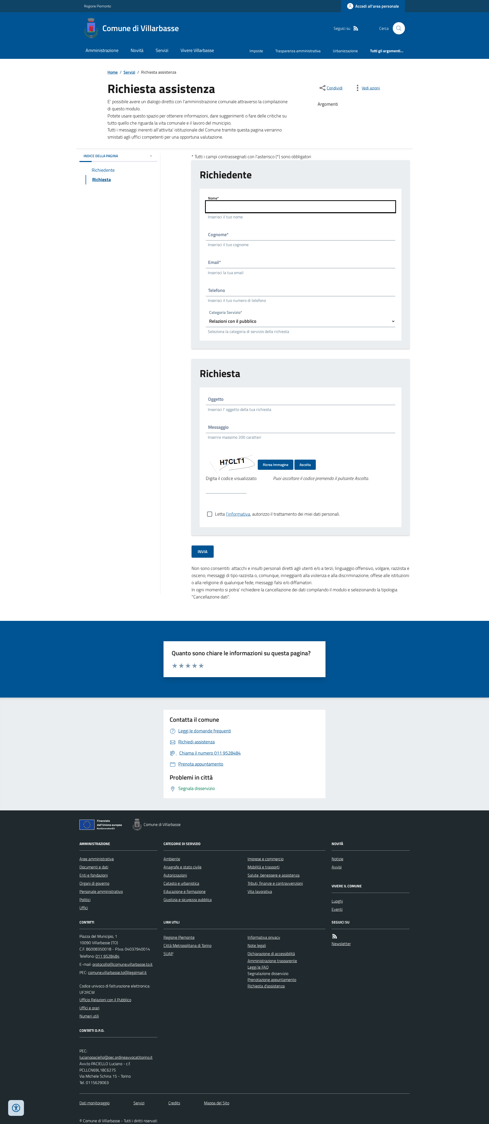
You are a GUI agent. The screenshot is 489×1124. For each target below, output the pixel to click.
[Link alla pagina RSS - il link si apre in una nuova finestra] (356, 28)
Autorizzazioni (175, 875)
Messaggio (218, 427)
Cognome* (218, 234)
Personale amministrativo (101, 891)
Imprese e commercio (265, 859)
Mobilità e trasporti (263, 867)
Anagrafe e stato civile (182, 867)
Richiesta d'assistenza (266, 986)
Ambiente (172, 859)
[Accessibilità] (16, 1108)
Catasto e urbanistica (181, 883)
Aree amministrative (96, 859)
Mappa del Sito (216, 1103)
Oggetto (216, 399)
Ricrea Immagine (275, 464)
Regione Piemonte (97, 6)
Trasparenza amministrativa (298, 51)
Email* (214, 262)
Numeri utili (89, 1016)
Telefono (216, 290)
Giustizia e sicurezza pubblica (188, 899)
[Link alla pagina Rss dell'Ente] (335, 936)
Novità (137, 50)
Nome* (213, 198)
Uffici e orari (89, 1008)
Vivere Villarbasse (197, 50)
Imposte (256, 51)
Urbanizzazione (345, 51)
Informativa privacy (264, 937)
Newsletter (341, 944)
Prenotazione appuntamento (272, 979)
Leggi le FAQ (258, 967)
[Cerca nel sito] (397, 28)
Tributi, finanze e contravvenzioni (275, 883)
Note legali (257, 945)
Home (112, 72)
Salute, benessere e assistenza (274, 875)
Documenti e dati (93, 867)
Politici (84, 899)
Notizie (337, 859)
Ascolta (305, 464)
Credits (174, 1103)
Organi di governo (94, 883)
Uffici (83, 908)
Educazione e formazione (185, 891)
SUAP (168, 954)
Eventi (337, 909)
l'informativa (238, 514)
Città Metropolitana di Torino (187, 945)
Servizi (162, 50)
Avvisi (337, 867)
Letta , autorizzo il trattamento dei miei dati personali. (277, 514)
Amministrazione (102, 50)
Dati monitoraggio (94, 1103)
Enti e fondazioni (93, 875)
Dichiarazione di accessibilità (271, 954)
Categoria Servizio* (225, 313)
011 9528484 (107, 956)
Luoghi (337, 901)
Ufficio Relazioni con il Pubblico (105, 1000)
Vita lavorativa (260, 891)
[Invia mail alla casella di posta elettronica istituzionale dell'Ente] (122, 964)
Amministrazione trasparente (272, 961)
